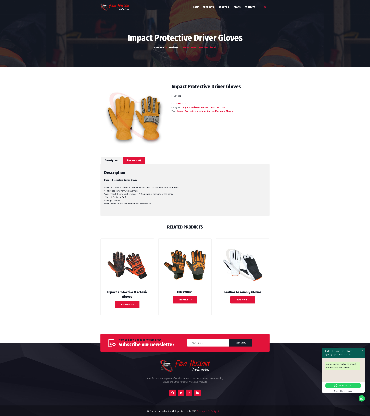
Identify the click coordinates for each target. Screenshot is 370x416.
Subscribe (241, 343)
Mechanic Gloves (224, 111)
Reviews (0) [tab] (134, 160)
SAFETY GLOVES (217, 107)
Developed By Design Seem (210, 411)
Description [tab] (111, 160)
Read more (126, 304)
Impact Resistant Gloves (195, 107)
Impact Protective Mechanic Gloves (195, 111)
